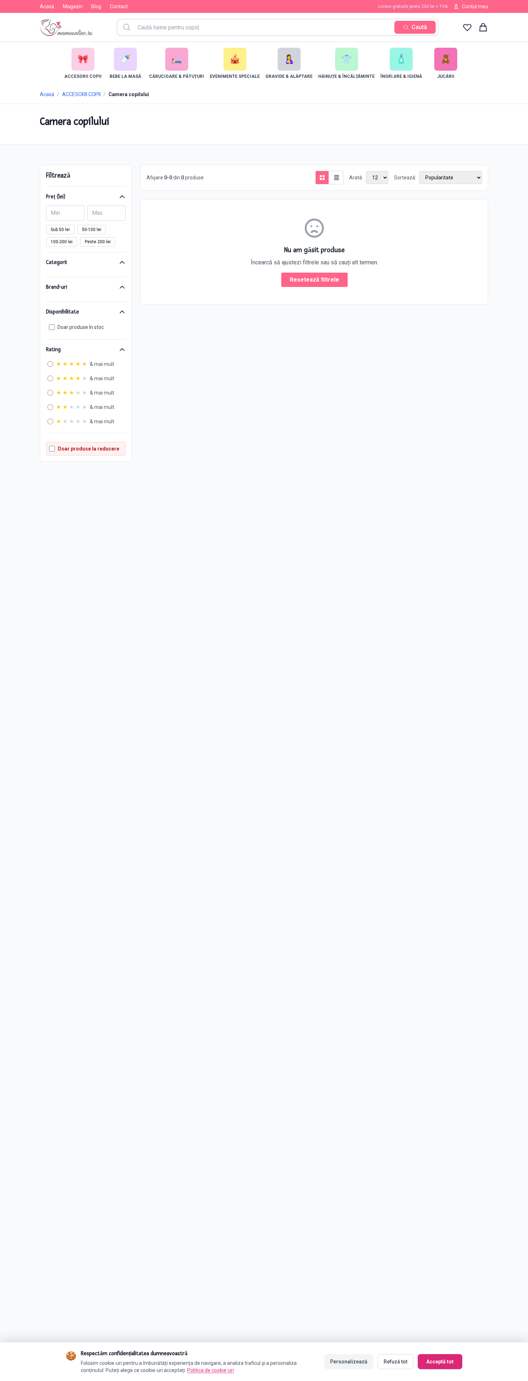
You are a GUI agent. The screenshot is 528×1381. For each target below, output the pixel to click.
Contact (119, 6)
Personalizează (348, 1361)
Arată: (356, 177)
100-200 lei (62, 241)
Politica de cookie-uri (210, 1370)
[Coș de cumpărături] (483, 27)
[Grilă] (322, 177)
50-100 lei (91, 229)
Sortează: (405, 177)
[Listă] (336, 177)
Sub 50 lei (60, 229)
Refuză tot (395, 1361)
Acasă (47, 6)
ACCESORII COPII (81, 94)
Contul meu (475, 6)
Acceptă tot (440, 1361)
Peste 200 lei (98, 241)
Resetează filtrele (314, 279)
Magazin (73, 6)
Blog (96, 6)
